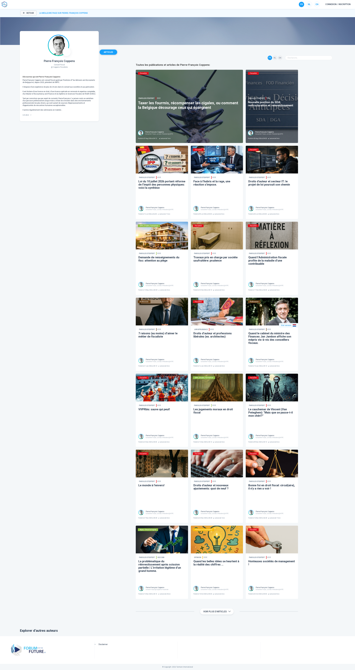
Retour (30, 13)
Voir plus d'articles (215, 611)
